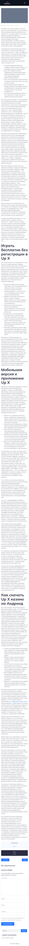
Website (3, 911)
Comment (4, 878)
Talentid (3, 25)
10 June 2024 (10, 25)
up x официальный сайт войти (18, 701)
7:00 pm (16, 25)
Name (3, 898)
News (14, 846)
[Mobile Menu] (24, 3)
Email (3, 905)
